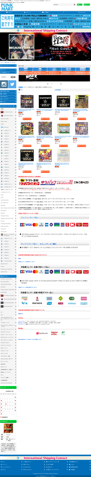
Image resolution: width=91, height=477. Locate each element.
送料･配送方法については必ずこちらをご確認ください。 (30, 339)
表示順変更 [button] (58, 89)
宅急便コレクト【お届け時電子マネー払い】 (27, 287)
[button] (64, 12)
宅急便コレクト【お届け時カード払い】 (26, 261)
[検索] (74, 5)
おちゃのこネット (43, 476)
